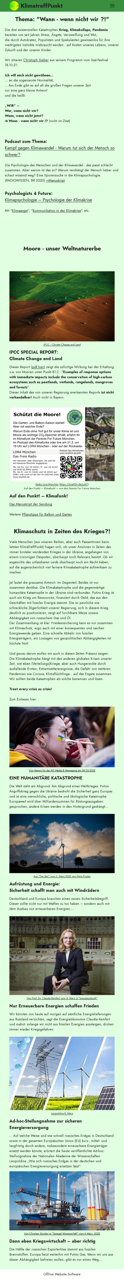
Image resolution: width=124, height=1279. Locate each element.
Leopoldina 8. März (62, 1113)
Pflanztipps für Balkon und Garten (47, 514)
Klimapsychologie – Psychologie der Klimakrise (48, 200)
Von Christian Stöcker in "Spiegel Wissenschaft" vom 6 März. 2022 (62, 1233)
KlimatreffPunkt (42, 6)
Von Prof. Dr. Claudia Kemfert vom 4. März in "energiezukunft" (62, 998)
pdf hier (38, 367)
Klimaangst (20, 210)
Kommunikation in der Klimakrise (57, 210)
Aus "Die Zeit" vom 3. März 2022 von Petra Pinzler (62, 876)
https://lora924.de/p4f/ (74, 484)
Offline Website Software (62, 1274)
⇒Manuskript (55, 180)
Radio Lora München (47, 484)
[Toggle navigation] (112, 5)
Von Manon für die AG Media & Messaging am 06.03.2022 (62, 770)
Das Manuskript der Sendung (30, 504)
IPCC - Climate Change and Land (62, 345)
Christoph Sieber (36, 60)
